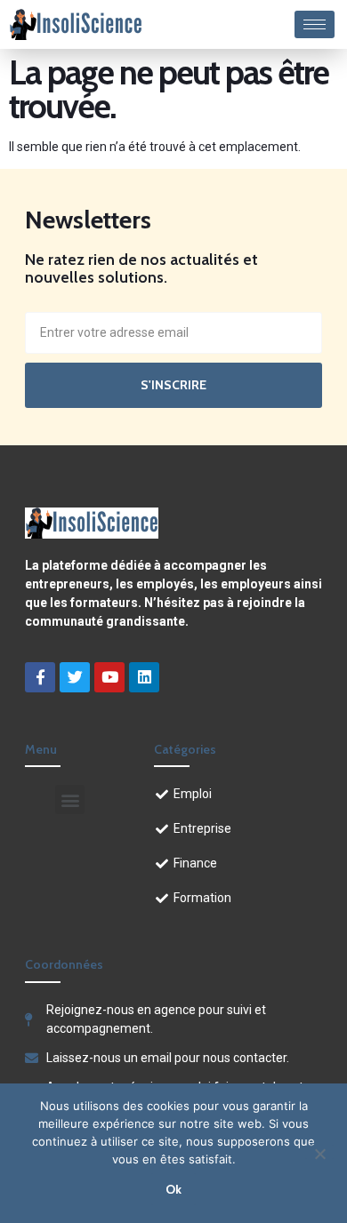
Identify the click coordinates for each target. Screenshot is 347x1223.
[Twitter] (75, 677)
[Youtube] (109, 677)
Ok (173, 1189)
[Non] (319, 1152)
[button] (70, 799)
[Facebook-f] (40, 677)
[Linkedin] (144, 677)
